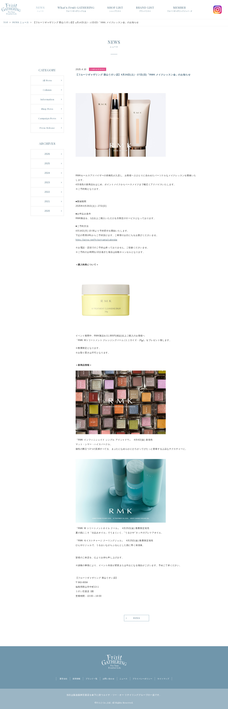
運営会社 (63, 679)
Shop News (47, 108)
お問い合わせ (109, 679)
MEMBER (179, 8)
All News (47, 80)
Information (47, 99)
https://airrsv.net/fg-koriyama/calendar (96, 239)
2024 (47, 173)
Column (47, 89)
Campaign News (47, 118)
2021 (47, 201)
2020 (47, 211)
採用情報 (76, 679)
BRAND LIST (145, 8)
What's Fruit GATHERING (76, 8)
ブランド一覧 (91, 679)
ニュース (123, 679)
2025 (47, 163)
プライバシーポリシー (142, 679)
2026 (47, 154)
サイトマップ (163, 679)
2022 (47, 192)
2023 (47, 182)
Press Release (47, 127)
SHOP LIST (115, 8)
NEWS (40, 8)
